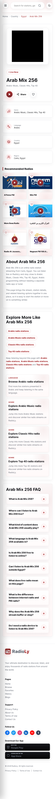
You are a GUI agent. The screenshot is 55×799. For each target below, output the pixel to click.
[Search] (39, 5)
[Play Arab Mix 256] (9, 94)
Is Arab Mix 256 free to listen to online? (21, 554)
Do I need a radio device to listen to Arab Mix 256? (23, 627)
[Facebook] (7, 732)
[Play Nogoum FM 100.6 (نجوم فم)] (40, 239)
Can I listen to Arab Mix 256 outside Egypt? (24, 568)
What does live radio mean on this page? (23, 582)
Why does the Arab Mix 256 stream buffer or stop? (24, 613)
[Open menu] (5, 5)
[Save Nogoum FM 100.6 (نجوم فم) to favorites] (32, 233)
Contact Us (10, 719)
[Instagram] (19, 732)
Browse (8, 687)
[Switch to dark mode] (49, 5)
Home (5, 16)
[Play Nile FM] (40, 182)
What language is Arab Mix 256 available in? (23, 540)
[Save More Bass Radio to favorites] (6, 204)
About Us (9, 712)
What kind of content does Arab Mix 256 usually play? (24, 526)
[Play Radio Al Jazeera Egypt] (14, 239)
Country (14, 16)
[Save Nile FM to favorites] (32, 176)
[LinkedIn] (26, 732)
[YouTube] (32, 732)
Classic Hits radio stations (21, 344)
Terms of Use (11, 716)
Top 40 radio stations (18, 351)
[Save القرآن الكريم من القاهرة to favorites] (32, 204)
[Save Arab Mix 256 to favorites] (33, 94)
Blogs (7, 697)
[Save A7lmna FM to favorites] (6, 176)
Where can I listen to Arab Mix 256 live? (23, 512)
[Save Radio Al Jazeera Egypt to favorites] (6, 233)
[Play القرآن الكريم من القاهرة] (40, 211)
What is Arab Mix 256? (21, 498)
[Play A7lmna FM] (14, 182)
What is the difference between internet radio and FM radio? (24, 597)
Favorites (9, 690)
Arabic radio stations (18, 331)
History (8, 694)
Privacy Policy (11, 709)
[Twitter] (13, 732)
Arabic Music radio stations (21, 338)
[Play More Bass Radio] (14, 211)
